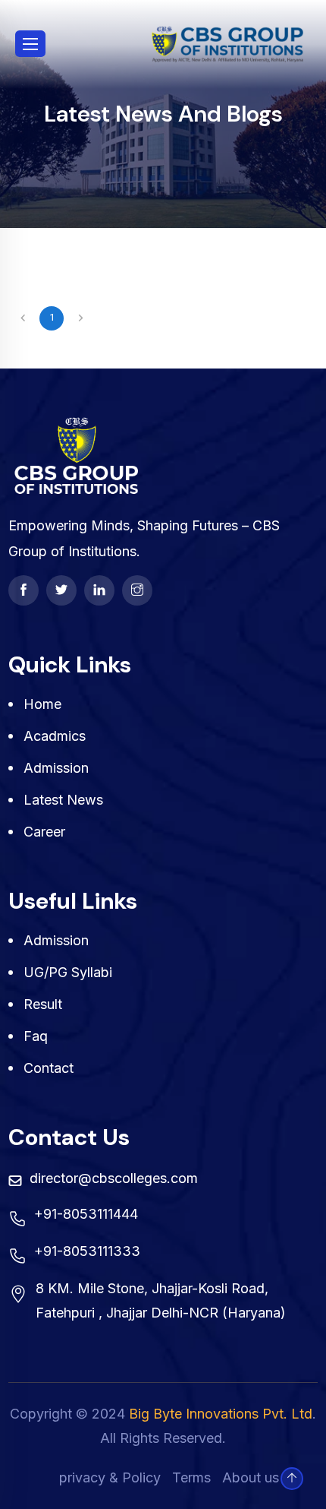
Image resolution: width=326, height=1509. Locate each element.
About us (250, 1477)
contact (49, 1068)
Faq (36, 1036)
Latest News (63, 800)
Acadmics (55, 736)
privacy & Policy (110, 1477)
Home (42, 704)
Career (44, 832)
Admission (56, 768)
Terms (191, 1477)
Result (43, 1004)
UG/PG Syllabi (68, 972)
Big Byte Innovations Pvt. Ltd (220, 1414)
